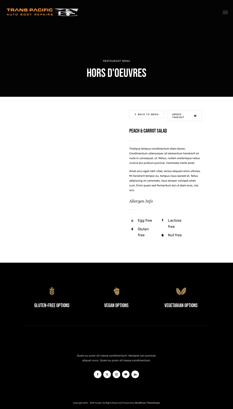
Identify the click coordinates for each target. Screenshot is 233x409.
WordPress (140, 403)
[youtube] (126, 374)
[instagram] (116, 374)
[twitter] (107, 374)
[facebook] (97, 374)
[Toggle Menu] (225, 12)
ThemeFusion (153, 403)
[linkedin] (135, 374)
